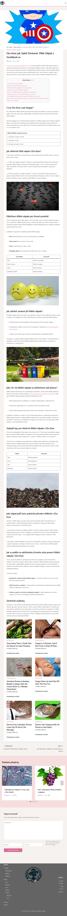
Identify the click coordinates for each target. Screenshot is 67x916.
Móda (5, 879)
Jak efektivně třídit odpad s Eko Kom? (17, 85)
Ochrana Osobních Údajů (38, 911)
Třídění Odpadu (16, 50)
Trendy (7, 893)
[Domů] (7, 47)
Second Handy (6, 903)
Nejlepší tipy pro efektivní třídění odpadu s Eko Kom (21, 94)
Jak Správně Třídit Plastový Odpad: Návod (15, 747)
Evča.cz (10, 61)
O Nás (61, 889)
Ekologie (9, 50)
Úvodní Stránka (61, 882)
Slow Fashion (7, 889)
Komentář (8, 822)
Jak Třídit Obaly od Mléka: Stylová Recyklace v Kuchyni (50, 748)
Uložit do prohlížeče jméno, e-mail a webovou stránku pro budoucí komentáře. (53, 843)
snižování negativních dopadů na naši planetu (42, 394)
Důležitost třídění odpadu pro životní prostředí (19, 88)
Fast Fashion (7, 883)
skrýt (31, 80)
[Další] (62, 783)
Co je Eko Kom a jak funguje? (15, 83)
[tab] (30, 801)
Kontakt (61, 892)
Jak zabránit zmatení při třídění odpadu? (17, 90)
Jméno (7, 844)
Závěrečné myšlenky (12, 100)
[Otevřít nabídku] (65, 3)
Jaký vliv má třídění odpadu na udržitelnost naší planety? (22, 92)
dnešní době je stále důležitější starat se (19, 65)
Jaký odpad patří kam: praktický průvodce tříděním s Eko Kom (23, 96)
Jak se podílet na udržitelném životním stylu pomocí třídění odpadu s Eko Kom (27, 98)
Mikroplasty (8, 871)
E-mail (27, 844)
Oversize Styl (9, 897)
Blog (61, 886)
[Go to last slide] (4, 783)
